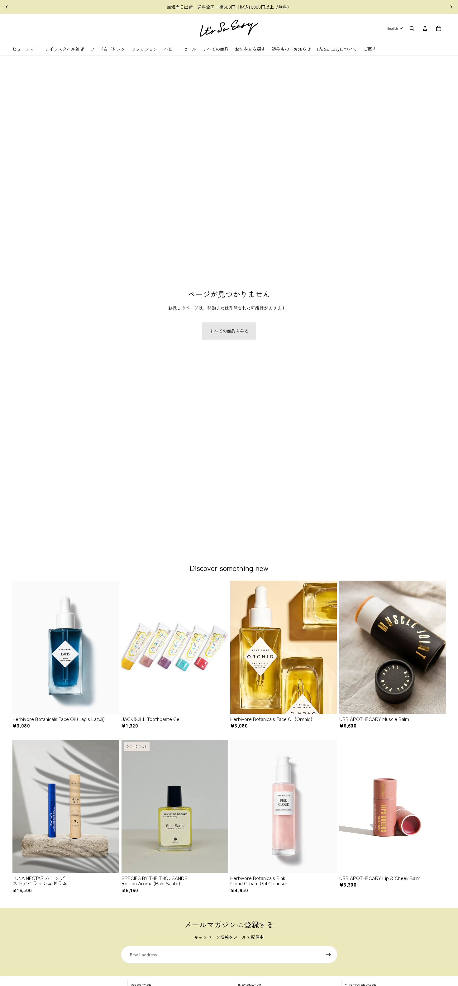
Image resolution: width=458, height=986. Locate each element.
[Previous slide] (7, 7)
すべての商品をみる (229, 331)
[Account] (425, 28)
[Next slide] (451, 7)
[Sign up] (328, 954)
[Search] (412, 28)
